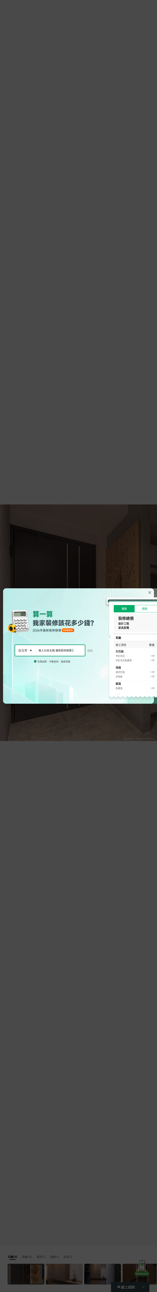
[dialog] (78, 646)
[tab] (124, 608)
